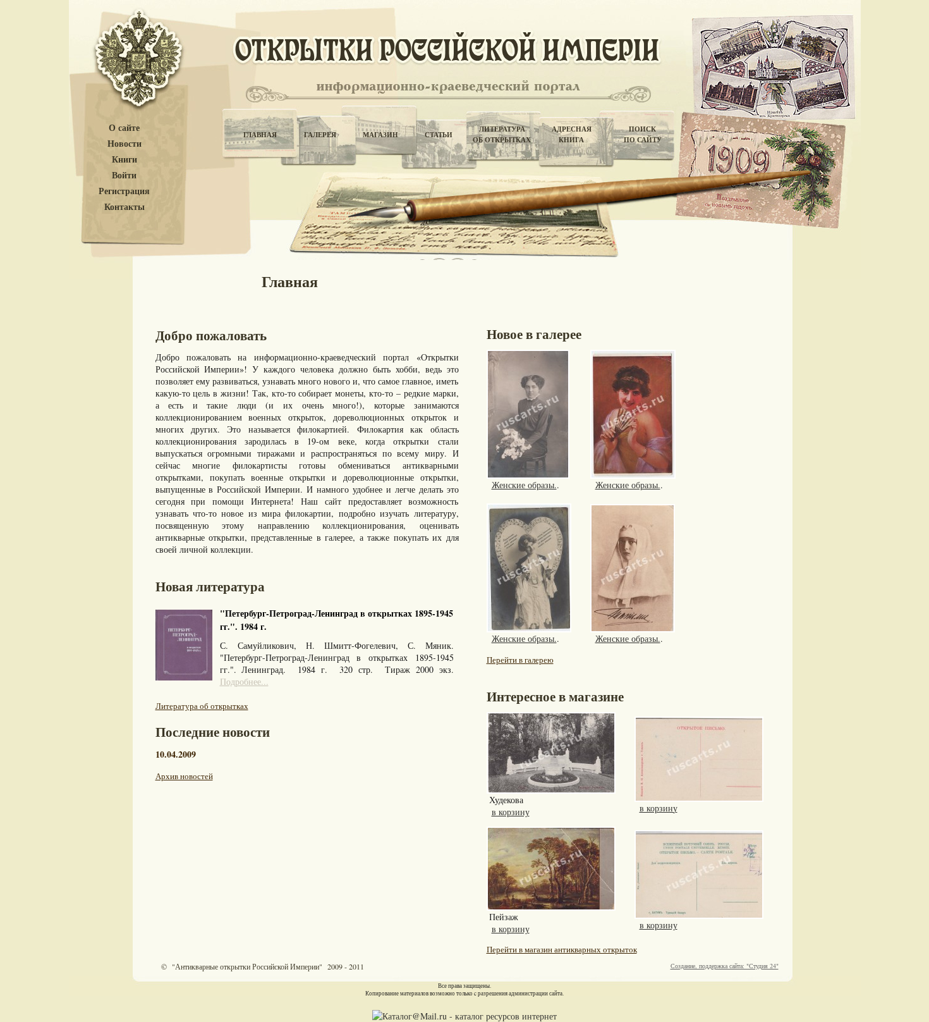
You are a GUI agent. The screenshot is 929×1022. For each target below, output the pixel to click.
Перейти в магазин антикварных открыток (562, 949)
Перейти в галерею (520, 659)
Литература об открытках (201, 705)
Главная (260, 135)
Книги (124, 159)
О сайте (124, 128)
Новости (124, 144)
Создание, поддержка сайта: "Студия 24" (725, 965)
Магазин (380, 135)
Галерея (320, 135)
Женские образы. (524, 485)
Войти (124, 175)
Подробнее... (244, 681)
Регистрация (124, 191)
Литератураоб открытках (502, 134)
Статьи (438, 135)
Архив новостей (184, 776)
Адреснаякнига (572, 134)
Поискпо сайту (643, 134)
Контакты (124, 207)
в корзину (511, 812)
